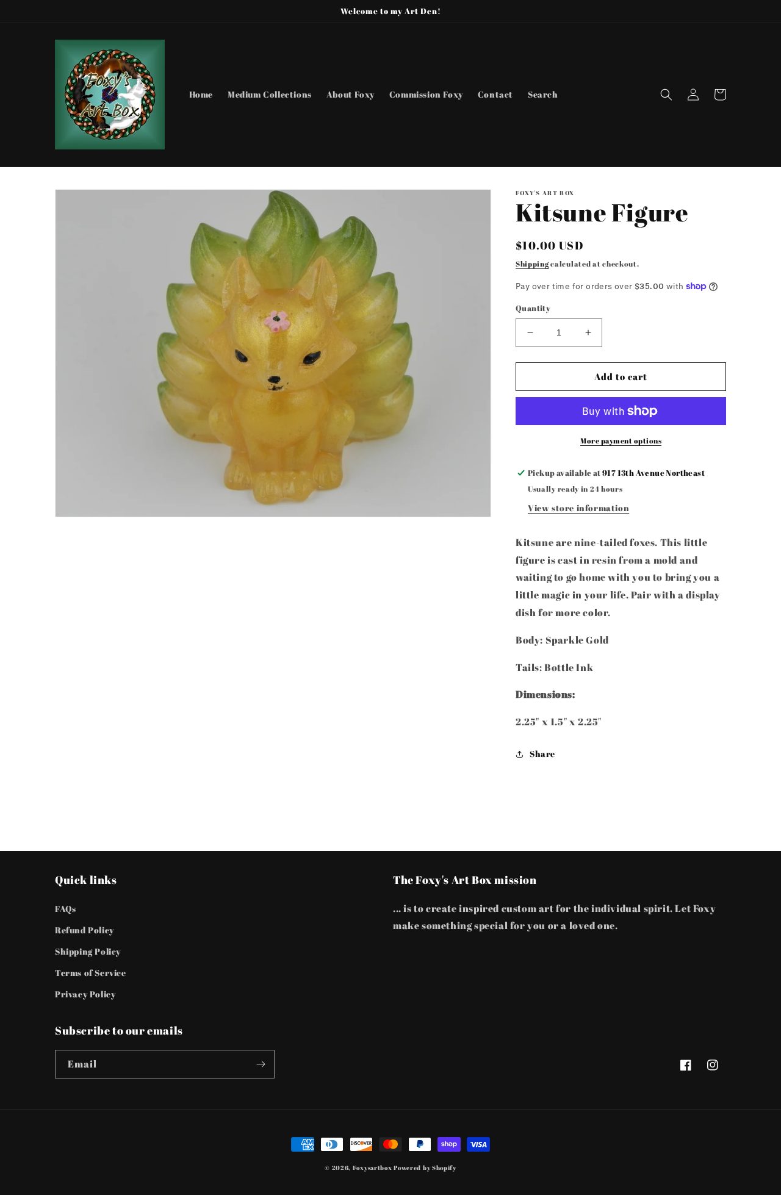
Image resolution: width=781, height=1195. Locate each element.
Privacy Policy (85, 994)
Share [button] (542, 753)
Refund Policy (84, 930)
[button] (666, 94)
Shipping (532, 263)
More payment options (620, 440)
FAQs (65, 908)
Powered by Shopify (425, 1167)
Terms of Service (90, 972)
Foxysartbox (372, 1167)
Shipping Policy (88, 951)
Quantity (533, 308)
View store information (578, 508)
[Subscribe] (260, 1064)
